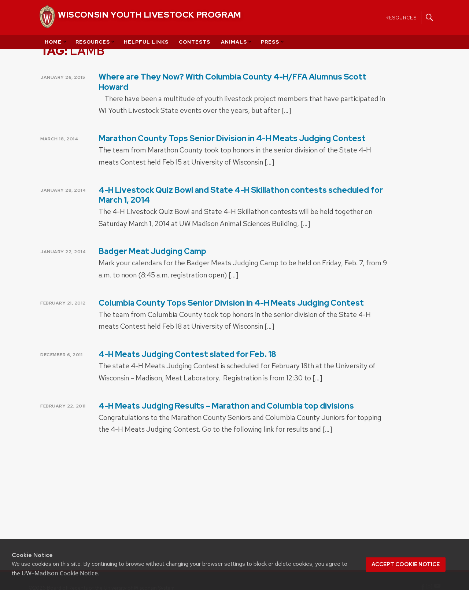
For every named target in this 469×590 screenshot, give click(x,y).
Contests (194, 42)
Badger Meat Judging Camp (152, 251)
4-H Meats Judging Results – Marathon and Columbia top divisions (226, 406)
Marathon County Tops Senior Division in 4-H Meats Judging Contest (232, 138)
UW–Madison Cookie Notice (60, 573)
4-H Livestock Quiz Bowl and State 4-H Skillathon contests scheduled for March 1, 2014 (241, 195)
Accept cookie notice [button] (406, 564)
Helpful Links (146, 42)
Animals (234, 42)
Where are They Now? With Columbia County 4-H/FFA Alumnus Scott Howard (232, 81)
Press (270, 42)
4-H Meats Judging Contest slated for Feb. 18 (187, 354)
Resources (401, 17)
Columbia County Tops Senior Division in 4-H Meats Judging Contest (231, 303)
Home (53, 42)
